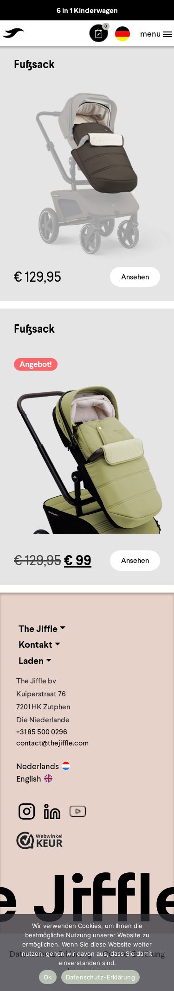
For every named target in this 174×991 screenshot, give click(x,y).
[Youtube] (78, 811)
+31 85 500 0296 (41, 732)
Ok (48, 977)
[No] (162, 952)
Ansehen (135, 277)
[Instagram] (27, 811)
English (28, 778)
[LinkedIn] (52, 811)
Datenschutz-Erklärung (100, 977)
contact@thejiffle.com (52, 743)
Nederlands (37, 766)
